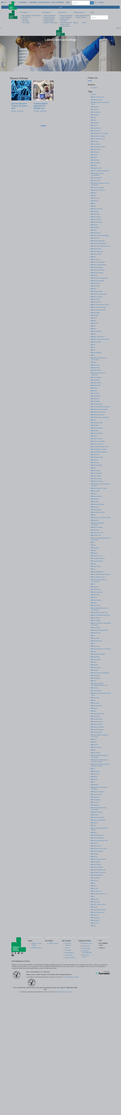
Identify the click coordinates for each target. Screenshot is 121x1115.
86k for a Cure (86, 946)
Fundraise (68, 950)
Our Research (35, 2)
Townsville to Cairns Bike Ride (87, 951)
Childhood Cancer (59, 2)
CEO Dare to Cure (87, 943)
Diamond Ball (86, 948)
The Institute (23, 2)
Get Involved (46, 2)
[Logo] (13, 5)
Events (67, 947)
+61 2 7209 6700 (45, 972)
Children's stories (53, 943)
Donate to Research (68, 944)
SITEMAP (76, 977)
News (68, 2)
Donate (102, 2)
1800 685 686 (34, 972)
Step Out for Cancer (85, 956)
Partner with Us (69, 952)
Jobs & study (69, 955)
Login (95, 2)
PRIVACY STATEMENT (67, 977)
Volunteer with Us (70, 957)
